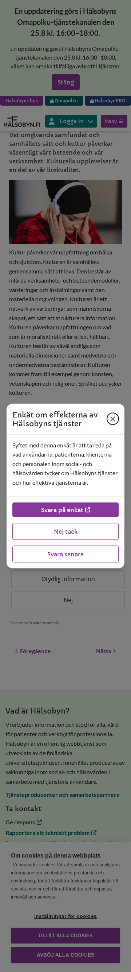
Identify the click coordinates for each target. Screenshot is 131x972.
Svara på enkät (62, 510)
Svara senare (65, 554)
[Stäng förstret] (113, 419)
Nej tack (66, 531)
